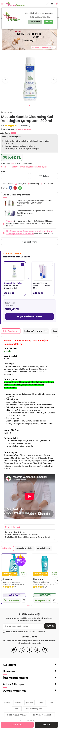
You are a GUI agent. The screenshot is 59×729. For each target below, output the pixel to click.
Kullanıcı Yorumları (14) (36, 331)
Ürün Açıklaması (11, 331)
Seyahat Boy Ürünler (14, 532)
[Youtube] (14, 652)
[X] (21, 652)
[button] (29, 105)
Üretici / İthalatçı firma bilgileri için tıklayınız (24, 166)
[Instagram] (45, 652)
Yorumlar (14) (26, 125)
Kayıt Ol (50, 626)
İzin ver (48, 22)
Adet (3, 171)
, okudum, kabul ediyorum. (26, 631)
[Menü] (2, 4)
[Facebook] (29, 652)
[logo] (15, 4)
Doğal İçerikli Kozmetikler (17, 537)
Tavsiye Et (21, 184)
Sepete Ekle (17, 724)
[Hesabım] (52, 4)
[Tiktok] (37, 652)
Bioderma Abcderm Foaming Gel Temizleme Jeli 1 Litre (13, 583)
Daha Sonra (35, 22)
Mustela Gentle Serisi (40, 537)
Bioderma (7, 579)
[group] (29, 78)
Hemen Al (46, 724)
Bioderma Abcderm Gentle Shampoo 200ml (43, 583)
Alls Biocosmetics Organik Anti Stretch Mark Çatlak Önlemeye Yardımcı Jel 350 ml (29, 232)
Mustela (6, 112)
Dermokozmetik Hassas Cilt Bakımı (21, 534)
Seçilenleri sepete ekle (29, 316)
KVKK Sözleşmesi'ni (14, 631)
